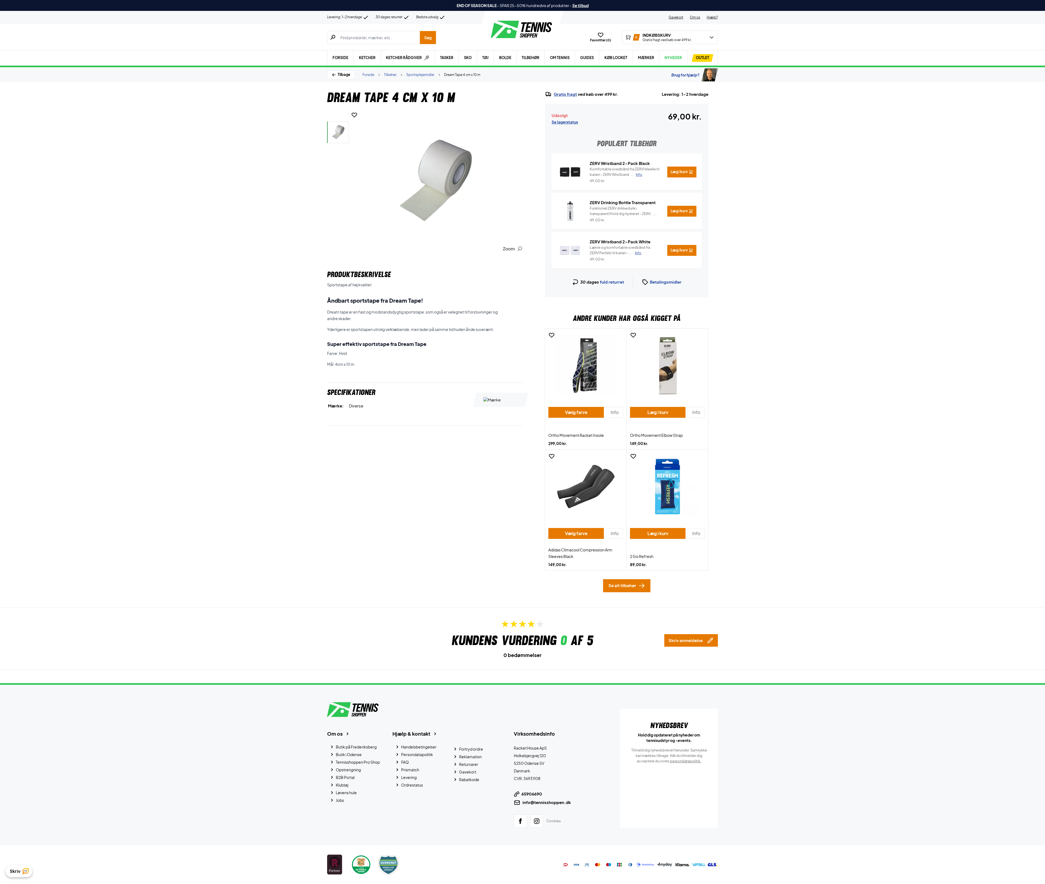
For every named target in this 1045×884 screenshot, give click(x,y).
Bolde (505, 58)
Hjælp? (712, 17)
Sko (468, 58)
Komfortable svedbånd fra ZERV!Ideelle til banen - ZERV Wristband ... (624, 172)
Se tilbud (580, 5)
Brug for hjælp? (685, 74)
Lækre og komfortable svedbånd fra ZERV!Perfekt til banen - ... (620, 250)
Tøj (485, 58)
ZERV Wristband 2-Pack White (620, 241)
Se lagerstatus (565, 121)
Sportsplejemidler (420, 75)
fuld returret (612, 281)
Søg (428, 37)
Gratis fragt (565, 94)
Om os (695, 17)
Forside (340, 58)
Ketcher (367, 58)
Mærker (646, 58)
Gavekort (676, 17)
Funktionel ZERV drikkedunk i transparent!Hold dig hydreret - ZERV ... (622, 211)
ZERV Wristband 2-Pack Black (620, 163)
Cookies (553, 821)
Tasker (446, 58)
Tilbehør (530, 58)
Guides (587, 58)
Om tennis (560, 58)
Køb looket (615, 58)
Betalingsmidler (665, 281)
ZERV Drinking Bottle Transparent (623, 202)
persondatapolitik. (685, 761)
